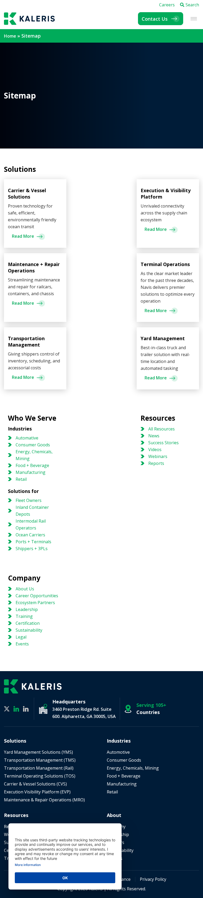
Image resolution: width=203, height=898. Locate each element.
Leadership (118, 834)
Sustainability (120, 850)
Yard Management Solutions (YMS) (38, 752)
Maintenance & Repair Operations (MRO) (44, 800)
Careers (167, 5)
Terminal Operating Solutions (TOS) (39, 776)
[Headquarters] (43, 709)
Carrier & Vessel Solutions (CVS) (35, 784)
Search (192, 5)
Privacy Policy (153, 879)
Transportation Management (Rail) (38, 768)
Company (116, 826)
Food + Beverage (123, 776)
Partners (115, 842)
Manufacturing (122, 784)
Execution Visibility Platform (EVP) (37, 792)
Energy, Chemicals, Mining (133, 768)
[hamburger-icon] (193, 18)
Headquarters (68, 701)
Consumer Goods (124, 760)
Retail (112, 792)
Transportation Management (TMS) (40, 760)
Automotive (118, 752)
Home (10, 36)
